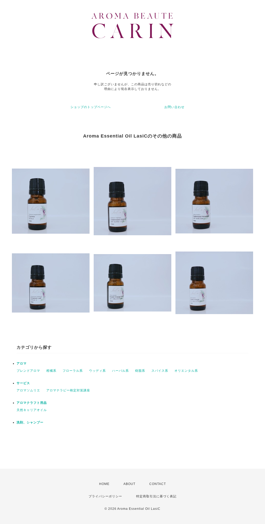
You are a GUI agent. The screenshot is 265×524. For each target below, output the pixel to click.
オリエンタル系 (186, 371)
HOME (104, 484)
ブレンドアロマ (28, 371)
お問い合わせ (174, 107)
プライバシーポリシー (105, 496)
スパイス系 (159, 371)
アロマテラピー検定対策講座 (68, 390)
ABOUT (129, 484)
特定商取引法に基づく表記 (156, 496)
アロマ (22, 363)
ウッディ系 (97, 371)
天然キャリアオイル (32, 410)
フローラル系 (73, 371)
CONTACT (157, 484)
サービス (23, 383)
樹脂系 (140, 371)
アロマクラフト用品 (32, 403)
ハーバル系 (120, 371)
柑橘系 (51, 371)
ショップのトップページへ (90, 107)
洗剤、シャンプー (30, 422)
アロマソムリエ (28, 390)
